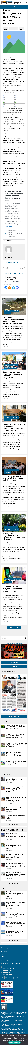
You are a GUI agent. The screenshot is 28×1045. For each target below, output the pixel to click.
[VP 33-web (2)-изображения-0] (14, 693)
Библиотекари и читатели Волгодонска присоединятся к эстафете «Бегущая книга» (13, 427)
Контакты (4, 951)
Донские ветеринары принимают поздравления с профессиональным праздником (13, 375)
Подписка (4, 954)
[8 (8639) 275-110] (2, 970)
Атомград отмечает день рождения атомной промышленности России (14, 932)
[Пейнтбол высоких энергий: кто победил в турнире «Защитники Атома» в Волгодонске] (3, 904)
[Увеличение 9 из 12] (11, 105)
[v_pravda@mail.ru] (2, 974)
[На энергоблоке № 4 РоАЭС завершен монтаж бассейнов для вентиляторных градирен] (3, 923)
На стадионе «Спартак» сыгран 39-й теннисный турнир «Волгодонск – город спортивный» (16, 800)
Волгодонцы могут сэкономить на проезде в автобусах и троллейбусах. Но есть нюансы (13, 589)
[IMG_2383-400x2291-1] (14, 999)
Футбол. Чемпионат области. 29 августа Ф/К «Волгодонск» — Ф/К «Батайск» (16, 744)
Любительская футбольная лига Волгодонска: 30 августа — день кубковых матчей (16, 726)
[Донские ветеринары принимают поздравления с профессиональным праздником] (14, 361)
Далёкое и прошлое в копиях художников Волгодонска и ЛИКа (15, 817)
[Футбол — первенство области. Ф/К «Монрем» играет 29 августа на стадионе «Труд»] (3, 735)
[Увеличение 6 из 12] (23, 101)
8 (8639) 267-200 (7, 972)
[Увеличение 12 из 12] (23, 107)
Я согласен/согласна (14, 1042)
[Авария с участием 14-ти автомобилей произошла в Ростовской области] (3, 779)
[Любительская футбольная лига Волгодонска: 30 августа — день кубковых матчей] (3, 726)
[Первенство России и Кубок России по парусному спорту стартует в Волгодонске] (3, 754)
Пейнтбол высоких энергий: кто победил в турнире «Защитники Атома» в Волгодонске (16, 905)
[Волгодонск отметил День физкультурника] (3, 809)
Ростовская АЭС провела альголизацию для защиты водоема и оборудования (15, 914)
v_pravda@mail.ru (7, 974)
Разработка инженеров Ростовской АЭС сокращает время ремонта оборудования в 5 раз (16, 894)
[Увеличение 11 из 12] (11, 107)
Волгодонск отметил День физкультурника (14, 808)
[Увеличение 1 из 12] (11, 96)
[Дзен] (13, 977)
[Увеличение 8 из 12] (23, 103)
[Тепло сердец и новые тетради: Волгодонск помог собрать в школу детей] (14, 466)
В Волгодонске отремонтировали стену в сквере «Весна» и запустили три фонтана (13, 320)
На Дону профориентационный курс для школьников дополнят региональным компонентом (16, 865)
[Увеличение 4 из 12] (23, 99)
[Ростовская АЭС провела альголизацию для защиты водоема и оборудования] (3, 914)
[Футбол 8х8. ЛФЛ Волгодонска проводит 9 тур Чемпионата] (3, 763)
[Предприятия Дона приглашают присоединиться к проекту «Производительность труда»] (3, 835)
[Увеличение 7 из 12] (11, 103)
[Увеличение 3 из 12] (11, 99)
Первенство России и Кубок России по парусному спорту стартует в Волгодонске (15, 753)
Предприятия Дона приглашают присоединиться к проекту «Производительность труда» (16, 836)
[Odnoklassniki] (9, 977)
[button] (21, 2)
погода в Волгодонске (11, 262)
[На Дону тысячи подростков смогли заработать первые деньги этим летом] (14, 523)
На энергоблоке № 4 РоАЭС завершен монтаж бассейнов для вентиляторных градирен (15, 923)
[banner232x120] (14, 984)
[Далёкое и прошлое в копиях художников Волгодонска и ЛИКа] (3, 817)
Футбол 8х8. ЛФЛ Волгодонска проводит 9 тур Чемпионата (16, 762)
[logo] (10, 2)
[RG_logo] (14, 1007)
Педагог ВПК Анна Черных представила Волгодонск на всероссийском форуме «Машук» (15, 846)
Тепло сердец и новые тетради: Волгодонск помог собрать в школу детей (13, 479)
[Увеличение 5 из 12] (11, 101)
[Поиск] (25, 638)
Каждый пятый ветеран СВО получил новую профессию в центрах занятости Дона (15, 856)
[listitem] (5, 287)
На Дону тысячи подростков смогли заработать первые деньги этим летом (13, 537)
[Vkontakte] (5, 977)
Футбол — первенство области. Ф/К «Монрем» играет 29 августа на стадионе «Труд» (16, 735)
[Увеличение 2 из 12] (23, 96)
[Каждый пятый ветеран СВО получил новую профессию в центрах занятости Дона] (3, 856)
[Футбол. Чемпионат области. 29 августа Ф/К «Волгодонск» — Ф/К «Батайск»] (3, 745)
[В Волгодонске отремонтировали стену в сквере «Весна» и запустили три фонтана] (14, 306)
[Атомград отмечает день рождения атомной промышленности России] (3, 932)
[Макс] (17, 977)
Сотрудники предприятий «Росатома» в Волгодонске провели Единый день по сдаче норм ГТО (16, 789)
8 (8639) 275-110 (7, 970)
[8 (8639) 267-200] (2, 972)
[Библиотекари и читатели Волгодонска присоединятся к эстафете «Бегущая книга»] (14, 413)
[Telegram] (2, 977)
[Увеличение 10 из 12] (23, 105)
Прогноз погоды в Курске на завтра (14, 643)
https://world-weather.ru (14, 642)
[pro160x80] (14, 992)
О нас (2, 956)
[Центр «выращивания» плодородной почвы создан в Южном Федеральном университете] (3, 874)
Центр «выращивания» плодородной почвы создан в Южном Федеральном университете (15, 875)
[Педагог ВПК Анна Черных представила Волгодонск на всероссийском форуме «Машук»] (3, 845)
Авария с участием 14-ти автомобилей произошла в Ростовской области (14, 779)
